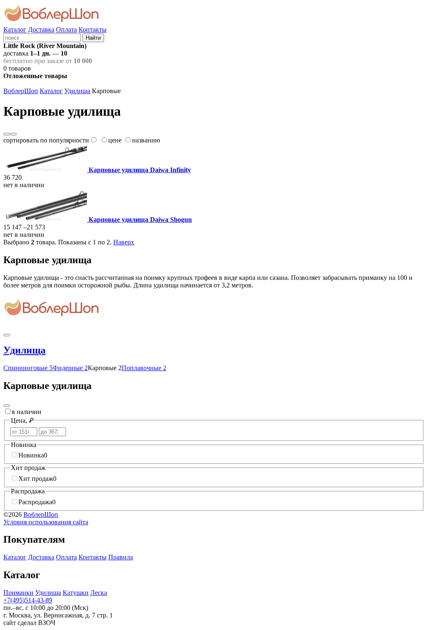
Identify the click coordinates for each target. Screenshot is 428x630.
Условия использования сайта (45, 522)
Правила (120, 557)
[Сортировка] (13, 134)
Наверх (123, 242)
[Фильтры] (6, 134)
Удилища (77, 90)
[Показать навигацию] (6, 335)
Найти (93, 38)
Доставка (41, 29)
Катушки (76, 592)
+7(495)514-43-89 (27, 600)
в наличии (26, 411)
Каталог (14, 29)
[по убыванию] (93, 140)
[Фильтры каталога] (6, 405)
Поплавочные (144, 367)
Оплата (66, 29)
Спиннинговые (28, 367)
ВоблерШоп (20, 90)
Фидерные (70, 367)
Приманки (18, 592)
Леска (98, 592)
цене (115, 140)
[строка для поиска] (42, 37)
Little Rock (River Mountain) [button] (45, 45)
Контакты (93, 29)
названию (146, 140)
